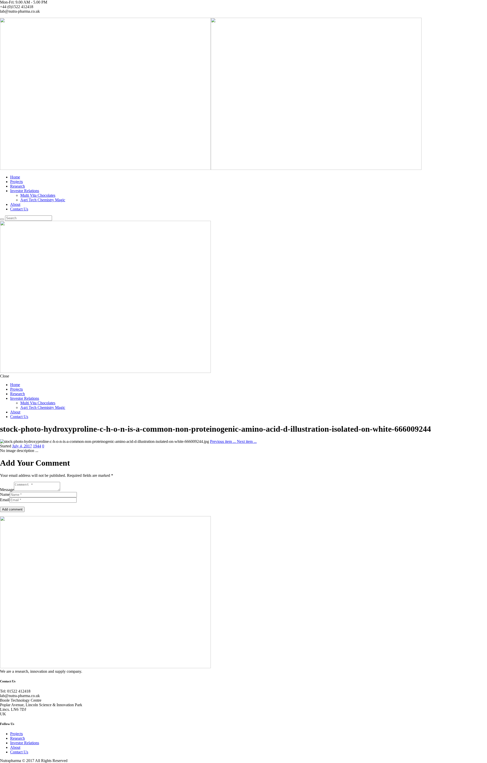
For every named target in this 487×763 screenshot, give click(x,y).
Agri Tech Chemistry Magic (42, 200)
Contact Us (19, 209)
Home (15, 177)
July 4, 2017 (22, 446)
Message (7, 489)
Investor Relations (24, 191)
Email (4, 500)
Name (5, 494)
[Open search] (2, 219)
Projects (16, 181)
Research (17, 186)
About (15, 204)
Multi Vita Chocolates (37, 195)
